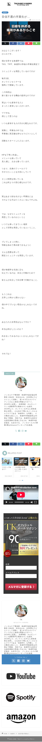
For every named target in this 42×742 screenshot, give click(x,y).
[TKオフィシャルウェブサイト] (21, 6)
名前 (6, 564)
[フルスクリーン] (35, 502)
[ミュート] (32, 502)
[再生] (6, 502)
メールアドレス (11, 573)
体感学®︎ (5, 12)
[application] (21, 495)
